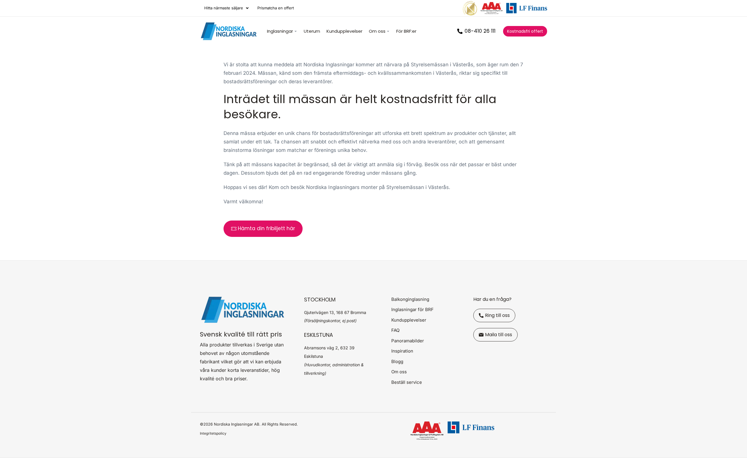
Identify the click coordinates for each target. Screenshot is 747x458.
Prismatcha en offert (275, 8)
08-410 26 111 (480, 30)
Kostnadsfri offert (525, 31)
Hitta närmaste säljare (223, 8)
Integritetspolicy (213, 433)
